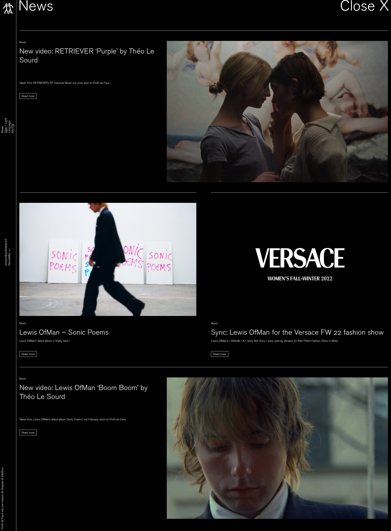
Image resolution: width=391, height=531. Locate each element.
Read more (28, 96)
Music (22, 42)
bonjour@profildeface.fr (6, 252)
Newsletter (9, 259)
